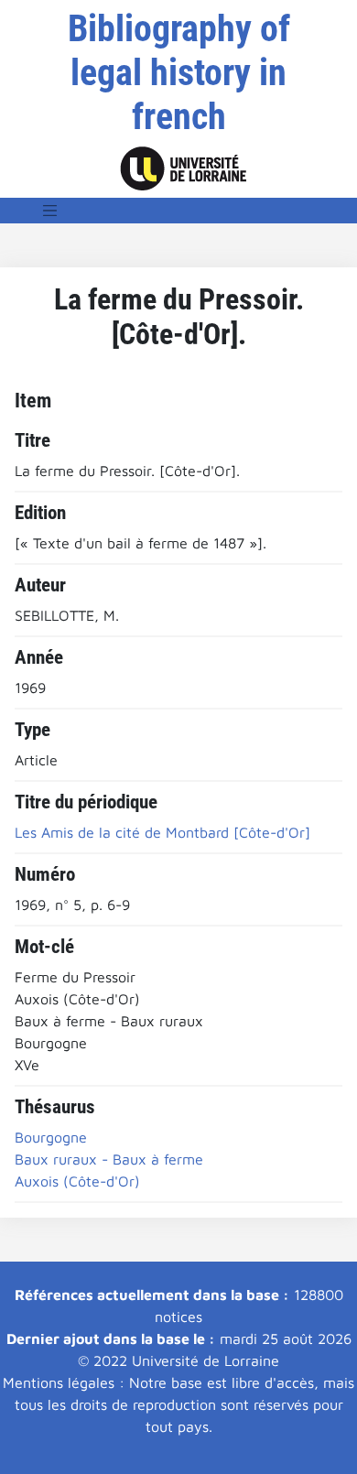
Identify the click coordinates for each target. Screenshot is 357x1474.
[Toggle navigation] (50, 210)
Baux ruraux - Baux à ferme (109, 1159)
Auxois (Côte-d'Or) (77, 1181)
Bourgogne (51, 1137)
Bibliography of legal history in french (179, 72)
